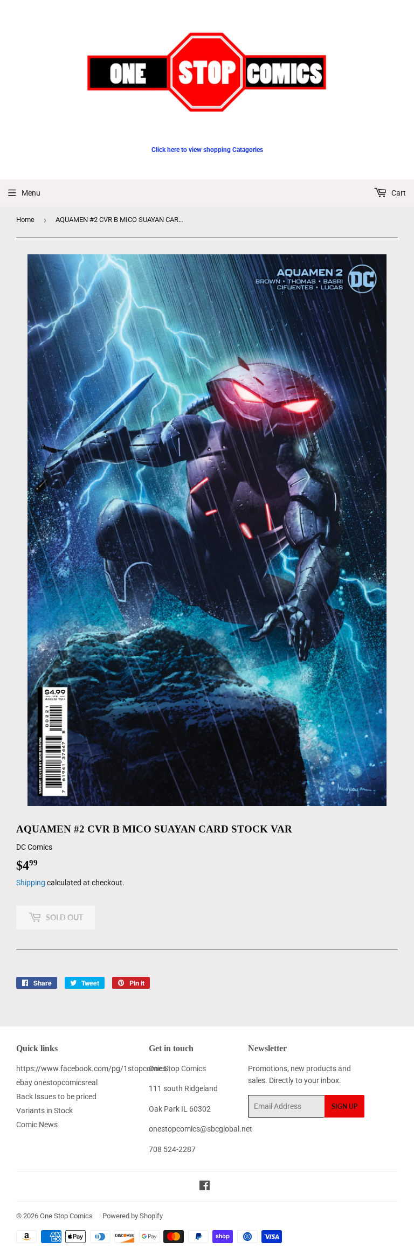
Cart (398, 193)
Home (25, 220)
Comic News (37, 1124)
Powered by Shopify (132, 1216)
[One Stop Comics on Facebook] (204, 1187)
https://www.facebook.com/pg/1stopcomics (91, 1068)
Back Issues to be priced (56, 1096)
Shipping (30, 882)
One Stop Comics (66, 1216)
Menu (31, 193)
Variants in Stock (44, 1110)
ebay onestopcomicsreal (57, 1082)
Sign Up (344, 1106)
